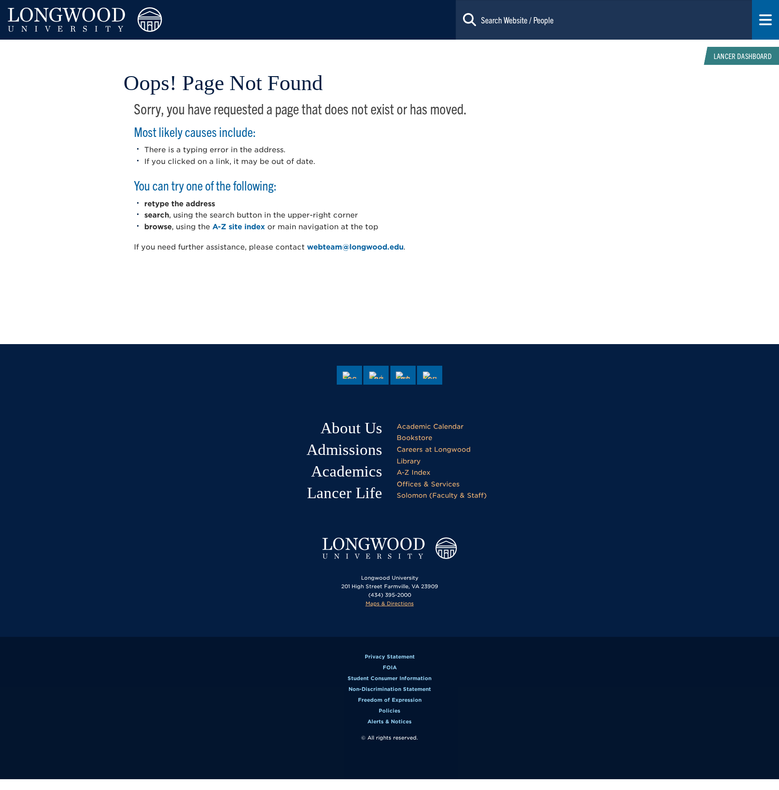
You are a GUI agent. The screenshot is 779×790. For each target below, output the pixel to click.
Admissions (344, 450)
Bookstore (414, 437)
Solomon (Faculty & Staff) (442, 495)
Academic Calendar (430, 426)
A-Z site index (238, 226)
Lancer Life (344, 493)
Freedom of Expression (390, 700)
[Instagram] (403, 375)
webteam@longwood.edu (355, 247)
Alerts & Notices (389, 721)
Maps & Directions (390, 603)
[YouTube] (429, 375)
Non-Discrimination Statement (389, 689)
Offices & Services (428, 484)
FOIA (390, 667)
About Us (351, 428)
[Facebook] (349, 375)
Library (409, 461)
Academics (346, 471)
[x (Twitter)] (376, 375)
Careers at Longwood (434, 449)
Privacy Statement (390, 657)
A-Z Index (414, 472)
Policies (389, 711)
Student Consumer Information (389, 678)
